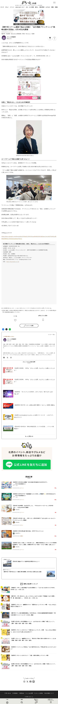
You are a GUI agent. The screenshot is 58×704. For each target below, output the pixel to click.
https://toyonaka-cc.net (12, 261)
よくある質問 (30, 693)
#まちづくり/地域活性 (16, 33)
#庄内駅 (8, 33)
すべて (2, 7)
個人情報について (49, 693)
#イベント (28, 33)
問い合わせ (8, 693)
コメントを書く (30, 325)
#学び (23, 33)
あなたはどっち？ (20, 7)
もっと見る (28, 436)
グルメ (7, 7)
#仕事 (33, 33)
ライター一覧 (51, 334)
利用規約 (15, 693)
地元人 (36, 7)
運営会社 (22, 693)
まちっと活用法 (39, 693)
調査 (52, 7)
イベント (12, 7)
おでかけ (48, 7)
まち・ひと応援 (30, 7)
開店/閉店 (42, 7)
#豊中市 (3, 33)
